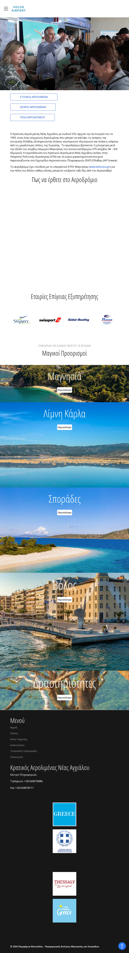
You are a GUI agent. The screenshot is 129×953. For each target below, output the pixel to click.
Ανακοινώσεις (17, 745)
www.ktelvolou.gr (100, 166)
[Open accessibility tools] (122, 946)
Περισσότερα (64, 389)
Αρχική (13, 727)
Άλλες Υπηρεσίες (18, 739)
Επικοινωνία (16, 756)
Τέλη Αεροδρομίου (32, 117)
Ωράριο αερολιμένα (33, 107)
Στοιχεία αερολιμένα (34, 97)
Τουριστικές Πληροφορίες (23, 750)
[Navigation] (6, 8)
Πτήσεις (14, 733)
